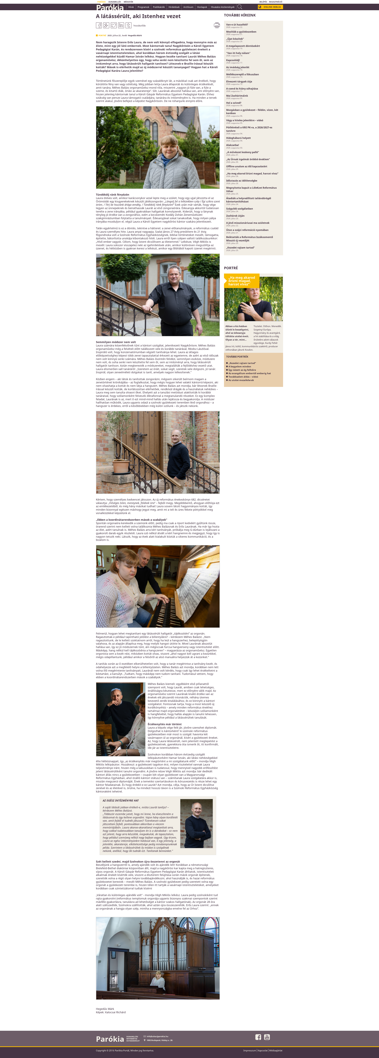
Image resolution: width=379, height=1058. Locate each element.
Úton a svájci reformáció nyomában (247, 230)
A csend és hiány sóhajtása (242, 88)
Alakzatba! (232, 145)
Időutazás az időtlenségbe (241, 180)
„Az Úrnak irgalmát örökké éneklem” (248, 159)
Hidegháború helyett (238, 138)
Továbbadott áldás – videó (243, 376)
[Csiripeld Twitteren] (114, 25)
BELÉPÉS (263, 2)
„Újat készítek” (235, 38)
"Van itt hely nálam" (238, 53)
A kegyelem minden (240, 366)
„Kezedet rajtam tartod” (240, 247)
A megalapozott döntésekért (243, 46)
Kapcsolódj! (233, 60)
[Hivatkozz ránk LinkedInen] (121, 25)
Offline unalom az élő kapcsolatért (246, 166)
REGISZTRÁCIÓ (275, 2)
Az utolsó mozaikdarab (241, 380)
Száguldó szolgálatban (239, 208)
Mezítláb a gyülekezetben (241, 31)
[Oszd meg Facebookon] (99, 25)
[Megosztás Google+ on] (106, 25)
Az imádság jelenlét (237, 67)
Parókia (109, 7)
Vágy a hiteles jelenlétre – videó (244, 120)
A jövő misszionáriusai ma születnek (247, 222)
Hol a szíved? (233, 102)
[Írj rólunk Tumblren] (128, 25)
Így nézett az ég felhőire (242, 369)
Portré (102, 35)
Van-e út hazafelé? (237, 24)
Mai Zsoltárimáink (237, 95)
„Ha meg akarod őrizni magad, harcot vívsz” (252, 173)
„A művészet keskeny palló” (242, 152)
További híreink (240, 15)
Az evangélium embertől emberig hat (250, 373)
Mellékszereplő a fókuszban (242, 74)
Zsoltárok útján (235, 215)
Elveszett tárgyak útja (239, 81)
